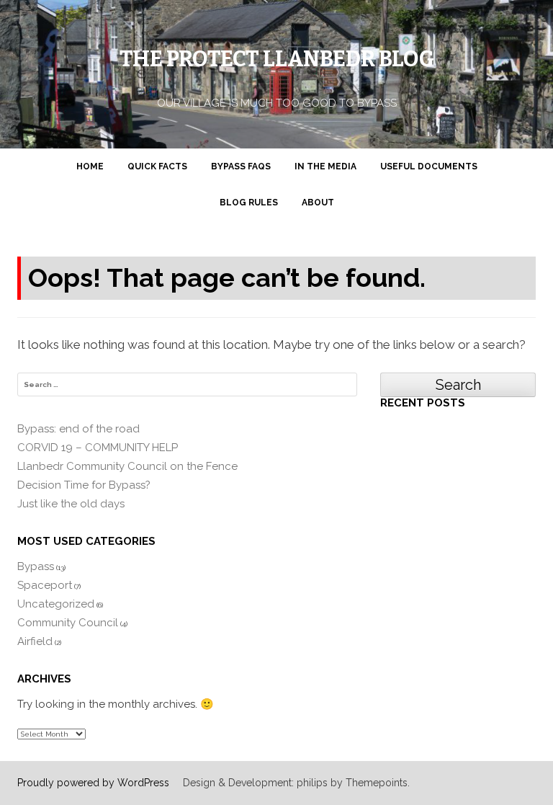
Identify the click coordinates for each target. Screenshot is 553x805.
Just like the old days (71, 503)
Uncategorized (55, 603)
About (318, 202)
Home (90, 166)
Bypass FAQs (241, 166)
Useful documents (428, 166)
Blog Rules (249, 202)
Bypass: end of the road (78, 428)
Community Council (67, 622)
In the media (325, 166)
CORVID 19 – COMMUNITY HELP (97, 447)
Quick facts (157, 166)
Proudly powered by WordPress (93, 782)
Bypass (35, 566)
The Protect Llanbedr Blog (277, 59)
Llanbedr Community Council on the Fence (127, 466)
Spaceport (44, 585)
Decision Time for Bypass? (83, 485)
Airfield (35, 641)
